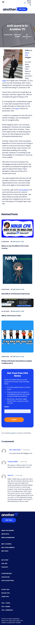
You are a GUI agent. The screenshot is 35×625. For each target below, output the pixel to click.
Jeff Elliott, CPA (18, 241)
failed (4, 80)
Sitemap (18, 623)
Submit (14, 420)
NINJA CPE (20, 621)
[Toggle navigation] (3, 2)
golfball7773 (27, 37)
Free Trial (22, 9)
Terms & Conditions (8, 623)
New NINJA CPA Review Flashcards (15, 294)
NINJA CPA (27, 54)
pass (17, 108)
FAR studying (23, 190)
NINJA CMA (12, 621)
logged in (14, 433)
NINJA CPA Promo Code (11, 316)
